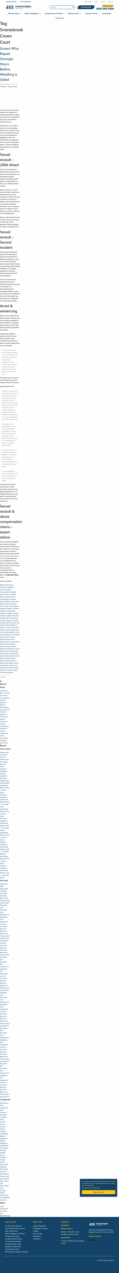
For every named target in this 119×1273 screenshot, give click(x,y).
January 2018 (4, 955)
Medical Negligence (32, 13)
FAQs (95, 1)
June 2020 (3, 893)
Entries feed (4, 1209)
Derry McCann (5, 594)
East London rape (10, 604)
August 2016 (4, 1009)
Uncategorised (5, 1197)
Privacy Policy (37, 1233)
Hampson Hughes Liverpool (9, 613)
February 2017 (5, 988)
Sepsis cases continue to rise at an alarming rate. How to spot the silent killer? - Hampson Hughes (4, 761)
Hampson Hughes (6, 608)
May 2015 (3, 1052)
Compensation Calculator (54, 13)
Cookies (35, 1231)
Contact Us (60, 18)
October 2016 (4, 1002)
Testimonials (4, 1195)
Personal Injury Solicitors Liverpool (16, 1252)
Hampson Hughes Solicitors (9, 616)
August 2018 (4, 941)
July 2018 (3, 943)
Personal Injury (13, 13)
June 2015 (3, 1049)
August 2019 (4, 922)
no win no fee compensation (9, 630)
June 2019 (3, 926)
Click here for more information (91, 1188)
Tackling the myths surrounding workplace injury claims (4, 738)
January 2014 (4, 1097)
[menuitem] (14, 13)
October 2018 (4, 938)
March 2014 (4, 1092)
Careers (102, 1)
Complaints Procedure (40, 1228)
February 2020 (5, 900)
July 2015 (3, 1047)
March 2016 (4, 1021)
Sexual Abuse (12, 86)
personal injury (10, 637)
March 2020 (4, 898)
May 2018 (3, 948)
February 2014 (5, 1094)
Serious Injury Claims (12, 1236)
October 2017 (4, 967)
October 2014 (4, 1073)
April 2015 (3, 1054)
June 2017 (3, 978)
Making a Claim (73, 13)
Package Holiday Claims (3, 1152)
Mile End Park (11, 623)
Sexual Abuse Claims (12, 1249)
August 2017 (4, 974)
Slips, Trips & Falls (11, 1231)
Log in (2, 1206)
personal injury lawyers (7, 644)
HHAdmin (3, 86)
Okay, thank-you (98, 1192)
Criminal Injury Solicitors (13, 1241)
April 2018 (3, 950)
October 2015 (4, 1037)
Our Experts (4, 1148)
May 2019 (3, 929)
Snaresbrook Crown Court (8, 665)
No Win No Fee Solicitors (13, 1226)
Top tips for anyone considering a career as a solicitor (4, 726)
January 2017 (4, 990)
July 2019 (3, 924)
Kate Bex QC (4, 618)
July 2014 (3, 1082)
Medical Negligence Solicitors (15, 1233)
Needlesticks (4, 1145)
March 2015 (4, 1056)
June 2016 (3, 1014)
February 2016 (5, 1023)
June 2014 (3, 1085)
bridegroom (10, 587)
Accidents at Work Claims (13, 1239)
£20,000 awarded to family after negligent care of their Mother (4, 778)
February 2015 (5, 1059)
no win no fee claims (12, 627)
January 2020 (4, 903)
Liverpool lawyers (6, 620)
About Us (110, 1)
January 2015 (4, 1061)
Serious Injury (4, 1174)
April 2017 (3, 983)
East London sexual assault (9, 606)
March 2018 (4, 952)
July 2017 (3, 976)
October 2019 (4, 915)
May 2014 (3, 1087)
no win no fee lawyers (7, 632)
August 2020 (4, 889)
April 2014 (3, 1089)
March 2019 (4, 933)
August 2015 (4, 1045)
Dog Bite (3, 1131)
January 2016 (4, 1026)
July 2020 (3, 891)
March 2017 (4, 985)
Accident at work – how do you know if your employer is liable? (5, 695)
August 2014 (4, 1080)
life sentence (13, 618)
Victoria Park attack (6, 668)
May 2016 (3, 1016)
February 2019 (5, 936)
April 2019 (3, 931)
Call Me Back (86, 7)
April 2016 (3, 1019)
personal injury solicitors (8, 646)
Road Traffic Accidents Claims (15, 1228)
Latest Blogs (87, 1)
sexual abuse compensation (9, 653)
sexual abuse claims (11, 651)
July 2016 (3, 1012)
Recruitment (37, 1236)
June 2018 (3, 945)
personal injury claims (7, 639)
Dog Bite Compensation (13, 1246)
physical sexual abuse (7, 649)
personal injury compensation (9, 642)
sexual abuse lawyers (7, 656)
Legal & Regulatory (39, 1226)
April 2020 (3, 896)
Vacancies (3, 1200)
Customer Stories (91, 13)
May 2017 (3, 981)
